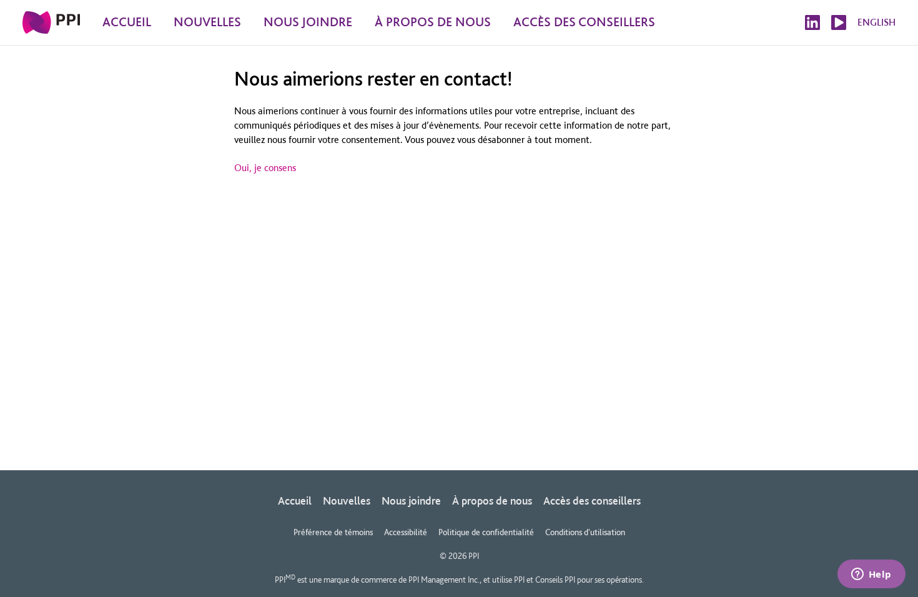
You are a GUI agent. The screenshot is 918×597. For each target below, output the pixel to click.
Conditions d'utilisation (585, 532)
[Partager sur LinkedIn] (812, 22)
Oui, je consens (265, 168)
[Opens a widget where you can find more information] (871, 575)
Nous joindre (411, 500)
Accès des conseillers (592, 500)
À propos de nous (492, 500)
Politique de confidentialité (486, 532)
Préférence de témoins (333, 532)
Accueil (295, 500)
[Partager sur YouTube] (839, 22)
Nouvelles (346, 500)
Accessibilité (405, 532)
